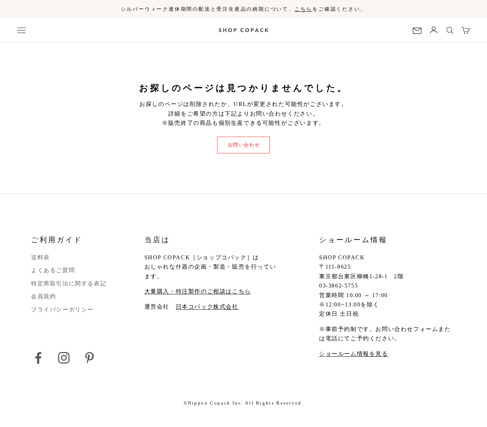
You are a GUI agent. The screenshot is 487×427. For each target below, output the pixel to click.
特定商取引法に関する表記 (68, 283)
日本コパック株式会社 (207, 307)
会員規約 (43, 296)
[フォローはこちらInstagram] (64, 358)
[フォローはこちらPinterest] (89, 358)
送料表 (40, 257)
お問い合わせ (243, 144)
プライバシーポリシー (62, 309)
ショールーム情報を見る (353, 354)
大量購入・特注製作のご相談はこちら (197, 291)
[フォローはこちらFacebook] (38, 358)
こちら (303, 9)
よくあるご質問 (53, 270)
